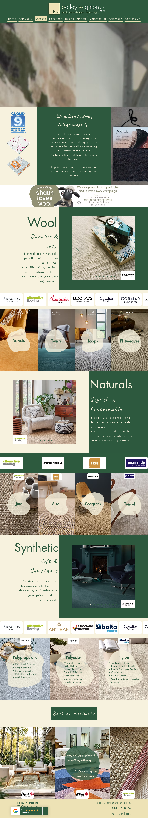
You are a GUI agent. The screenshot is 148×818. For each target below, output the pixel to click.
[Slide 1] (92, 276)
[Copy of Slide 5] (37, 440)
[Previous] (77, 248)
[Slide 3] (96, 276)
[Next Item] (144, 299)
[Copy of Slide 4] (114, 276)
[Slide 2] (107, 276)
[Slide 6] (100, 276)
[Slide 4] (111, 276)
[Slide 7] (90, 604)
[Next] (130, 248)
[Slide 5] (103, 276)
